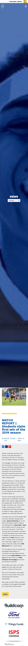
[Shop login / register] (9, 1)
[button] (25, 1)
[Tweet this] (6, 446)
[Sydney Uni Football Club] (2, 6)
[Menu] (26, 6)
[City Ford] (14, 613)
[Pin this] (10, 446)
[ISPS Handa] (14, 631)
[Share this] (3, 446)
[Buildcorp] (14, 606)
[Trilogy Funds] (14, 622)
